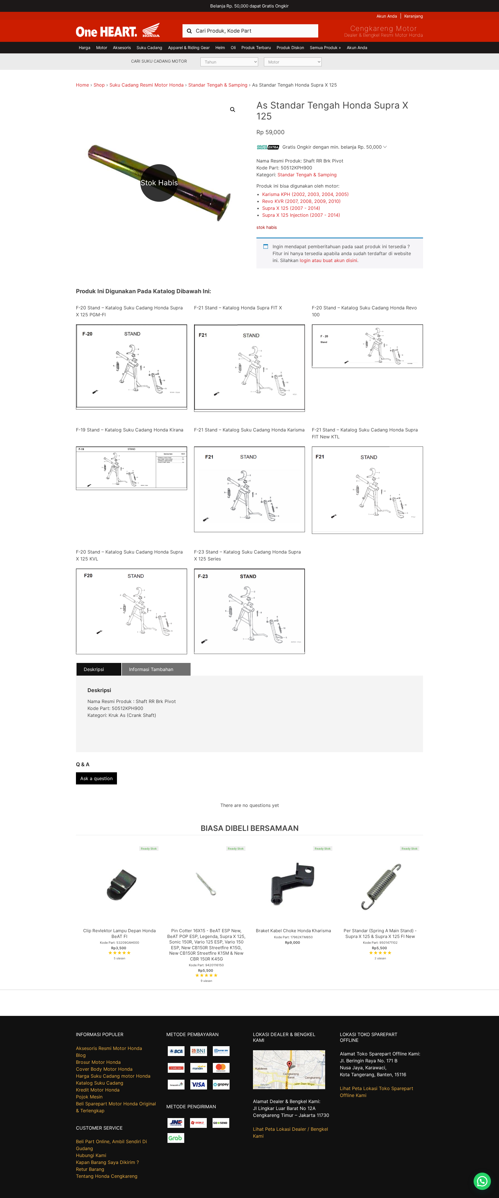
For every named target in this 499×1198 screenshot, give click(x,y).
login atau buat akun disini (328, 260)
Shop (99, 85)
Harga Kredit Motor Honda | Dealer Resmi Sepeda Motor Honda (118, 30)
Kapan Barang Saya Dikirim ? (107, 1162)
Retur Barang (90, 1169)
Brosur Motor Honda (98, 1062)
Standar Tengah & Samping (217, 85)
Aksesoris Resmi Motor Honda (109, 1048)
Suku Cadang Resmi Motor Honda (146, 85)
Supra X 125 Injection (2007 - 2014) (301, 215)
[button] (233, 109)
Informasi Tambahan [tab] (151, 669)
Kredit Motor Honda (98, 1090)
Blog (81, 1055)
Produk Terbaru (256, 47)
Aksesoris (122, 47)
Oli (233, 47)
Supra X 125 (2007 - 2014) (291, 208)
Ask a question (96, 778)
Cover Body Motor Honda (104, 1069)
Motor (101, 47)
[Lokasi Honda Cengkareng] (289, 1087)
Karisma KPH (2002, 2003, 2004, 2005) (305, 194)
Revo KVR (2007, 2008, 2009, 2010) (301, 201)
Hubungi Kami (91, 1155)
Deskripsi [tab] (94, 669)
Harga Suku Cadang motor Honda (113, 1076)
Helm (220, 47)
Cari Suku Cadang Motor (159, 61)
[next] (417, 912)
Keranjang (413, 16)
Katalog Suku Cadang (99, 1083)
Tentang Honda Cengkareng (106, 1176)
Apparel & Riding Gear (189, 47)
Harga (84, 47)
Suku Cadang (149, 47)
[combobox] (250, 31)
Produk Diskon (290, 47)
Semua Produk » (325, 47)
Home (82, 85)
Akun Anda (387, 16)
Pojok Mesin (89, 1097)
